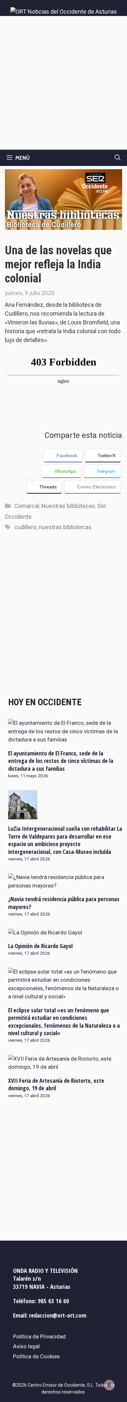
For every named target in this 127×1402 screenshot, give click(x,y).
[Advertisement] (63, 82)
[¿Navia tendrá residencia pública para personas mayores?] (65, 885)
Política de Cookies (36, 1356)
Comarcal (26, 505)
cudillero (25, 527)
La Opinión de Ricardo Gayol (40, 946)
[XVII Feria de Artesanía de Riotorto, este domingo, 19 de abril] (65, 1067)
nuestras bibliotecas (65, 527)
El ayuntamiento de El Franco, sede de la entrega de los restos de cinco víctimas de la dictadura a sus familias (60, 760)
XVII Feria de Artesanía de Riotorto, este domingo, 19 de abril (56, 1084)
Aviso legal (26, 1346)
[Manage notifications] (109, 1385)
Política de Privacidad (39, 1336)
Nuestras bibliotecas (68, 505)
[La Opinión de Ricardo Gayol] (45, 932)
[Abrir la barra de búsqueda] (117, 158)
